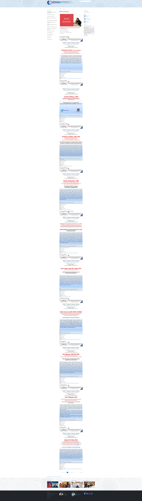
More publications (86, 35)
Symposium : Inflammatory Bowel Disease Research (52, 25)
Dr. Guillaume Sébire (63, 123)
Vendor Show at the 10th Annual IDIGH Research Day (51, 29)
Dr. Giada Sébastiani (63, 168)
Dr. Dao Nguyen (62, 341)
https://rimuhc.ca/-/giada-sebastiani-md (66, 209)
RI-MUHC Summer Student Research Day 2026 (52, 18)
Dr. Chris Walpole (63, 385)
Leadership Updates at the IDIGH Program (52, 20)
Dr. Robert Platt (62, 427)
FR (68, 37)
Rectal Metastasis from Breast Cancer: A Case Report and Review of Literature (89, 34)
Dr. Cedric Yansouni (63, 298)
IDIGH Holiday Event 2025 (50, 34)
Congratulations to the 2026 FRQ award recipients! (51, 22)
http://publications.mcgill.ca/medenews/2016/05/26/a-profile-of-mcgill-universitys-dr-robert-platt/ (70, 469)
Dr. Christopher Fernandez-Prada (66, 211)
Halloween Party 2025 (49, 39)
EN (92, 1)
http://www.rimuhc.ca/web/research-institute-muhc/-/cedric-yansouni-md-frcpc (71, 339)
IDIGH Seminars (62, 37)
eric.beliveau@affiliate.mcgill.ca (79, 494)
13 (71, 472)
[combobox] (85, 1)
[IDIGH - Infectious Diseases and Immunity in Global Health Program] (63, 3)
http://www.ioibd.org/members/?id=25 (66, 296)
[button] (51, 8)
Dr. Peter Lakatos (62, 254)
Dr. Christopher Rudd (63, 36)
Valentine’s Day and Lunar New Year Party (52, 26)
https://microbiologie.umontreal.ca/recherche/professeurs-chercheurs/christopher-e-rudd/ (70, 78)
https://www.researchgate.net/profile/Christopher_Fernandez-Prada (69, 252)
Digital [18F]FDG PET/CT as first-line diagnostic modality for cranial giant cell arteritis (89, 27)
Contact (48, 496)
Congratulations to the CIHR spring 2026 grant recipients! (52, 12)
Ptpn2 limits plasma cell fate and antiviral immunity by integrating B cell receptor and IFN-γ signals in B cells (89, 30)
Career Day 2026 (49, 37)
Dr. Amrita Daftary (63, 80)
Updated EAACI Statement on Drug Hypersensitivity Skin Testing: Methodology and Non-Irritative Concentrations (89, 29)
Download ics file (62, 33)
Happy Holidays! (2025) (50, 32)
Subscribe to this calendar (63, 29)
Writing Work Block (49, 36)
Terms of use (48, 498)
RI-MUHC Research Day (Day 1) (50, 16)
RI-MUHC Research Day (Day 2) (50, 14)
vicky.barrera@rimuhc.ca (65, 494)
